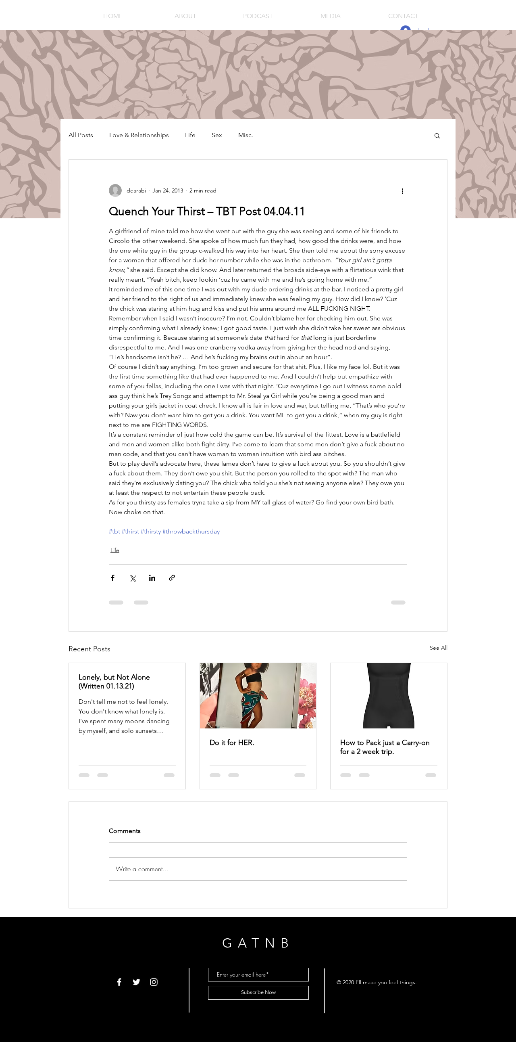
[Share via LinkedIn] (152, 578)
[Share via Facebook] (113, 578)
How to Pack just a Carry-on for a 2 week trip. (385, 747)
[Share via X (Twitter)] (132, 578)
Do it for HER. (232, 742)
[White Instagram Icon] (154, 982)
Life (190, 135)
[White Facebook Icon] (119, 982)
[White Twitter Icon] (136, 982)
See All (438, 647)
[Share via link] (172, 578)
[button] (437, 135)
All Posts (81, 135)
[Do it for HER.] (258, 695)
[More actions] (402, 190)
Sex (217, 135)
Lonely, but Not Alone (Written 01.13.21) (114, 681)
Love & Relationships (139, 135)
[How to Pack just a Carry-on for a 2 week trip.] (389, 695)
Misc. (245, 135)
